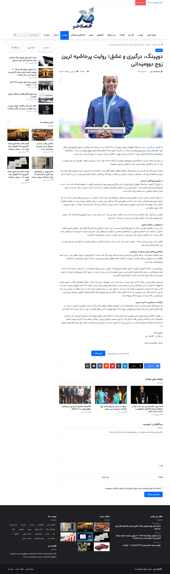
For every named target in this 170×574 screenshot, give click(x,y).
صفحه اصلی (151, 35)
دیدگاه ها (15, 47)
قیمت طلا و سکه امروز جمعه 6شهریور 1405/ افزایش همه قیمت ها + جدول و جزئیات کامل (18, 175)
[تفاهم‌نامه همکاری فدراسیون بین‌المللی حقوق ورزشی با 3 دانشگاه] (75, 395)
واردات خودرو (27, 538)
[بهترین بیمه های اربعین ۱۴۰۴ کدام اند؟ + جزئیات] (46, 86)
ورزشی (64, 35)
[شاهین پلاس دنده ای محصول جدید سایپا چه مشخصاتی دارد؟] (42, 135)
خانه (159, 44)
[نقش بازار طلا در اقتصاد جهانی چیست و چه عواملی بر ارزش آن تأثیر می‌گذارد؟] (46, 109)
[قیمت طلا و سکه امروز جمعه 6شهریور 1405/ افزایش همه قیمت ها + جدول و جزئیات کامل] (18, 163)
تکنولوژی (100, 35)
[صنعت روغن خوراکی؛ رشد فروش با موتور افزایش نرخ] (85, 546)
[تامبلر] (118, 366)
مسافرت (16, 534)
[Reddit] (106, 366)
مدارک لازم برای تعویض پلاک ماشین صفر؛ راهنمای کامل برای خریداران (23, 59)
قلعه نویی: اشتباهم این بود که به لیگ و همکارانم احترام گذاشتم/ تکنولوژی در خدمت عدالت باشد (147, 409)
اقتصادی (40, 525)
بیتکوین (21, 529)
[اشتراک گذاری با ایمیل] (93, 366)
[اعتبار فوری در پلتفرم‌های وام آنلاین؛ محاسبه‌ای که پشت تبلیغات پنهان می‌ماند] (42, 163)
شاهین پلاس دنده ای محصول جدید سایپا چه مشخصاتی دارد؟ (44, 146)
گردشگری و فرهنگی (78, 35)
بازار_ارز (23, 525)
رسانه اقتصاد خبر (155, 71)
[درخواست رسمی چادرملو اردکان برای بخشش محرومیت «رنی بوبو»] (111, 395)
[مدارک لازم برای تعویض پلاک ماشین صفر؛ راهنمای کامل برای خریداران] (46, 61)
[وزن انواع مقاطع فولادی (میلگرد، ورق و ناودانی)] (46, 98)
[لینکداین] (125, 366)
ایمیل (160, 477)
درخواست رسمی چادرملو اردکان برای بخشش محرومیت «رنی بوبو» (113, 407)
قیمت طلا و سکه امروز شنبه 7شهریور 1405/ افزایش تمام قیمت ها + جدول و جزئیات (105, 2)
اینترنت (31, 525)
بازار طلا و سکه (50, 529)
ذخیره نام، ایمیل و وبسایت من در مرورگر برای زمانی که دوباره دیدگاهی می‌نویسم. (133, 488)
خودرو (91, 35)
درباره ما (47, 35)
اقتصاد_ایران (51, 525)
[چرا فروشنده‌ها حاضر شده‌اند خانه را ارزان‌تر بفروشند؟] (85, 536)
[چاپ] (87, 366)
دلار (54, 534)
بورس (29, 529)
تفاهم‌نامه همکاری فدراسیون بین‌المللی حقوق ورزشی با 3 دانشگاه (76, 407)
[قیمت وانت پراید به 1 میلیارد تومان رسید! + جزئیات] (102, 546)
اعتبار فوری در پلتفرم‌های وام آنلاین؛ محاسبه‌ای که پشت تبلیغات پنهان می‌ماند (42, 174)
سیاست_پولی (27, 534)
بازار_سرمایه (13, 525)
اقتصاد (121, 35)
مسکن (56, 35)
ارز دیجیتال (111, 35)
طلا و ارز (131, 35)
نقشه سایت (19, 569)
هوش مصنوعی (39, 538)
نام (161, 465)
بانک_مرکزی (38, 529)
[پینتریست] (112, 366)
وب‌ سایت (105, 477)
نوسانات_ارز (51, 538)
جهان (141, 35)
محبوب (46, 47)
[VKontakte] (100, 366)
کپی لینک (98, 353)
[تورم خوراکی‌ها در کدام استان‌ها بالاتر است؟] (68, 536)
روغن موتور (38, 534)
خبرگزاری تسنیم (148, 147)
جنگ (13, 529)
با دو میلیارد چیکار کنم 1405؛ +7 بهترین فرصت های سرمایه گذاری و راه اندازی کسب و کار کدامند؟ (22, 72)
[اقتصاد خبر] (85, 18)
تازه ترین (31, 47)
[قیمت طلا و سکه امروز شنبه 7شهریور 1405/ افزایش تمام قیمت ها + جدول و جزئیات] (18, 135)
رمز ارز (47, 534)
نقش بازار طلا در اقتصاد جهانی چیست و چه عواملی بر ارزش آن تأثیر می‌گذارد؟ (22, 107)
